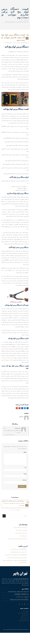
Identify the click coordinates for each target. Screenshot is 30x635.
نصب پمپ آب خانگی (25, 634)
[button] (20, 527)
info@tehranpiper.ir (20, 614)
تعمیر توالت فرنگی (23, 553)
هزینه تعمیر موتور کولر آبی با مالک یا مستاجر (13, 572)
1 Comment (7, 42)
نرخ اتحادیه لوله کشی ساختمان (7, 358)
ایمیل (17, 408)
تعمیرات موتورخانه (25, 632)
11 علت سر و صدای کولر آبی (16, 566)
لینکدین (19, 621)
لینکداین (22, 408)
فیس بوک (27, 621)
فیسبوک (28, 408)
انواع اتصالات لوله (16, 82)
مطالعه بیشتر (21, 522)
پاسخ (5, 428)
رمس (22, 234)
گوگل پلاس (19, 408)
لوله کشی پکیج (15, 330)
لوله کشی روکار (26, 628)
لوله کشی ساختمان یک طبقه (21, 547)
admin (25, 42)
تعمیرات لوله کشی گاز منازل (23, 630)
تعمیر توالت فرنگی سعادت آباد (20, 550)
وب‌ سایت (24, 480)
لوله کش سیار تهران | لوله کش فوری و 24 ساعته (17, 555)
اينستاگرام (22, 621)
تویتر (25, 621)
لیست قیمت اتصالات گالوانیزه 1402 (13, 516)
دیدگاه (24, 452)
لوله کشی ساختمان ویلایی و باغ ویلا (20, 544)
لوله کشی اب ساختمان (16, 42)
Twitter (25, 408)
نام (25, 467)
